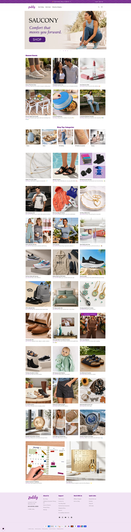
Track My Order (62, 503)
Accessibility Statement (63, 512)
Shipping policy (60, 528)
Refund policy (38, 528)
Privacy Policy (46, 507)
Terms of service (52, 528)
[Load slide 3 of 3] (68, 51)
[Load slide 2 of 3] (65, 51)
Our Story (45, 498)
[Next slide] (70, 50)
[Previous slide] (60, 50)
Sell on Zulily (77, 501)
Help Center (61, 498)
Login (96, 1)
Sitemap (45, 509)
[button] (57, 7)
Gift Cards (91, 505)
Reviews (91, 501)
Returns (60, 510)
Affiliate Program (77, 498)
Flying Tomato (65, 30)
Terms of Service (47, 505)
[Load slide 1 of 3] (63, 51)
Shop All (91, 503)
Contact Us (61, 501)
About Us (46, 495)
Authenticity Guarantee (63, 505)
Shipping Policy (61, 508)
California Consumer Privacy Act (49, 502)
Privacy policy (45, 528)
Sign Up (101, 1)
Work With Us (78, 495)
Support (60, 495)
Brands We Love (92, 498)
